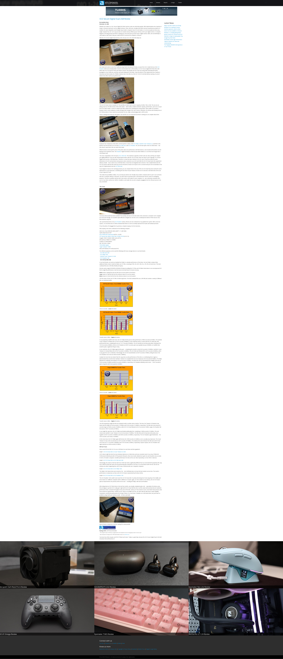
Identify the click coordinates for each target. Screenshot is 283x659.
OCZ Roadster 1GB (104, 258)
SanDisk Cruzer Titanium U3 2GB (108, 256)
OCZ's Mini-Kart (122, 155)
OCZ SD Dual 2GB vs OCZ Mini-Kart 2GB (113, 460)
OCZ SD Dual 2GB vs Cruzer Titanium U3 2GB (115, 451)
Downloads (134, 649)
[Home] (101, 3)
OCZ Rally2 (136, 143)
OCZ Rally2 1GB (104, 254)
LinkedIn (115, 643)
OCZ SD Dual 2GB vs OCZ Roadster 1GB (113, 475)
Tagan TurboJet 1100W (105, 246)
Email (123, 643)
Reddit (119, 643)
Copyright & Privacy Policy (124, 649)
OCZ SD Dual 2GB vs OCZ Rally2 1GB (113, 468)
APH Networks (111, 2)
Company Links (113, 649)
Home (151, 2)
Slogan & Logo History (151, 649)
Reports (165, 2)
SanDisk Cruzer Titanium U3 (146, 143)
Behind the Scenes (103, 649)
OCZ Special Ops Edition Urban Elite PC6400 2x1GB (111, 236)
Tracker (180, 2)
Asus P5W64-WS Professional (106, 234)
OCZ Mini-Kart (122, 145)
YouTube (101, 643)
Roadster (119, 151)
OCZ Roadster (131, 145)
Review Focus (127, 534)
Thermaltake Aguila (104, 245)
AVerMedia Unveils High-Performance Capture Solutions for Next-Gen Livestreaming (173, 41)
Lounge (173, 2)
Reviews (158, 2)
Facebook (107, 643)
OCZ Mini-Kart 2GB (104, 252)
